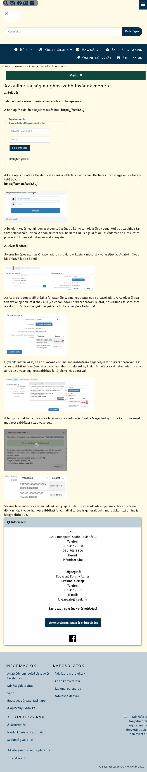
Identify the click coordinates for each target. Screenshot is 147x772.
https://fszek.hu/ (72, 110)
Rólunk (26, 50)
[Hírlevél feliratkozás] (25, 3)
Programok (132, 58)
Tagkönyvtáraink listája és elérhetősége (72, 623)
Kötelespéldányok (67, 696)
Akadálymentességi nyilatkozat (30, 750)
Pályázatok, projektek (69, 674)
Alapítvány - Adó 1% (21, 708)
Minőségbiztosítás (20, 686)
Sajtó (10, 693)
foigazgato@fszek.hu (72, 600)
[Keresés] (5, 3)
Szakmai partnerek (67, 689)
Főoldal (5, 66)
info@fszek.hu (73, 560)
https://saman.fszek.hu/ (20, 184)
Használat (91, 50)
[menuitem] (23, 50)
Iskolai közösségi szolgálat (26, 733)
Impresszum (16, 758)
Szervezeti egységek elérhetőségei (73, 609)
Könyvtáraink (57, 50)
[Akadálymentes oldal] (13, 3)
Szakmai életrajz (72, 581)
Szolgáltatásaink (127, 50)
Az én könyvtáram (67, 681)
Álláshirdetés (16, 725)
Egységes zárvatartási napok (27, 701)
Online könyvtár (96, 58)
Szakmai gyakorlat (20, 740)
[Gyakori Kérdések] (19, 3)
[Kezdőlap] (12, 16)
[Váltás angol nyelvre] (32, 3)
